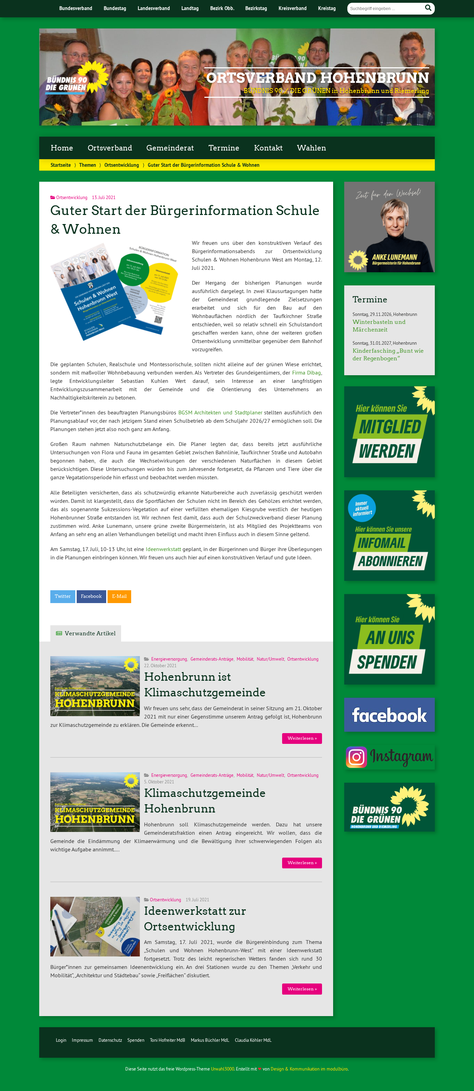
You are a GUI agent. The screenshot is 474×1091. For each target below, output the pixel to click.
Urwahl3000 (222, 1069)
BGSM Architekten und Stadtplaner (220, 412)
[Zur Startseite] (77, 92)
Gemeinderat (170, 148)
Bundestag (115, 8)
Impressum (82, 1040)
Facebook (91, 596)
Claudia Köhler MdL (253, 1040)
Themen (87, 165)
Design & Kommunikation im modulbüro (309, 1069)
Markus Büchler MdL (210, 1040)
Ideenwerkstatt (163, 549)
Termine (224, 148)
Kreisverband (293, 8)
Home (62, 148)
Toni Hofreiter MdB (167, 1040)
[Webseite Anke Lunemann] (389, 270)
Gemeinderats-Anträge (212, 659)
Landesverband (154, 8)
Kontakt (268, 148)
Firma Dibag (306, 372)
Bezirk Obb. (222, 8)
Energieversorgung (169, 659)
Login (61, 1040)
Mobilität (245, 659)
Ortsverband (110, 148)
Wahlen (311, 148)
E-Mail (119, 596)
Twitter (63, 596)
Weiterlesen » (302, 738)
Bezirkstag (256, 8)
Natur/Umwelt (270, 659)
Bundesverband (75, 8)
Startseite (61, 165)
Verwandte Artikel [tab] (90, 633)
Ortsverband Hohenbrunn (317, 78)
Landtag (190, 8)
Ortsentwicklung (121, 165)
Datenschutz (110, 1040)
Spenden (135, 1040)
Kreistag (327, 8)
